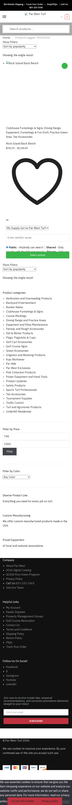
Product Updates (16, 381)
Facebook (12, 667)
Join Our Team (15, 587)
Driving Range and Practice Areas (26, 320)
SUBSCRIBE (36, 721)
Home (6, 37)
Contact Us (13, 625)
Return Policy (14, 638)
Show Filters (10, 42)
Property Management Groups (24, 616)
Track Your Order (34, 4)
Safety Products (15, 385)
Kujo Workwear (15, 359)
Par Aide (11, 363)
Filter (10, 451)
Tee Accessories (22, 136)
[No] (66, 802)
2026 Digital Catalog (18, 570)
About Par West (15, 565)
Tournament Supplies (19, 398)
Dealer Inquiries (15, 612)
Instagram (12, 675)
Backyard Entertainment (21, 302)
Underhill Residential (18, 411)
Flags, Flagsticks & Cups (21, 337)
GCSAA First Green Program (23, 574)
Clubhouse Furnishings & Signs (24, 128)
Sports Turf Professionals (21, 389)
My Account (13, 607)
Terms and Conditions (19, 629)
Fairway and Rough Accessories (25, 329)
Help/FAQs (52, 4)
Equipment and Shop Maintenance (27, 324)
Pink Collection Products (21, 372)
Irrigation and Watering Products (25, 355)
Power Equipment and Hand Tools (26, 376)
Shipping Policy (15, 633)
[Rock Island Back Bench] (37, 93)
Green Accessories (17, 350)
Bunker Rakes (14, 307)
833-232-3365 (36, 7)
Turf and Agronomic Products (23, 407)
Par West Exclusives (18, 368)
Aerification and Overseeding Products (29, 298)
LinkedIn (11, 684)
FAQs (9, 642)
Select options (37, 255)
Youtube (11, 680)
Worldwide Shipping (13, 4)
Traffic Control (15, 402)
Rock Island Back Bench (21, 143)
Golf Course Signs (16, 346)
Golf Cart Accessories (19, 342)
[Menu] (5, 16)
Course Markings (16, 316)
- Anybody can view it (26, 247)
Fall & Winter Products (19, 333)
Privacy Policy (14, 579)
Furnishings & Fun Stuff (34, 132)
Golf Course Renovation (20, 620)
